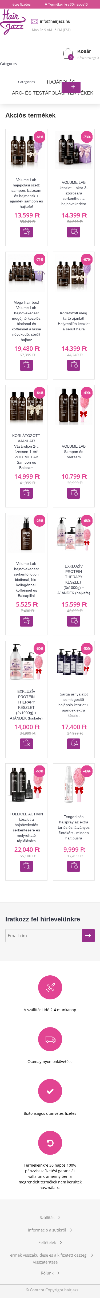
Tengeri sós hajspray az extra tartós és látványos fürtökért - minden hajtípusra (74, 827)
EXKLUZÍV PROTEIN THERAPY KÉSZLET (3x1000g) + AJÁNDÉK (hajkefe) (73, 579)
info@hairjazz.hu (55, 21)
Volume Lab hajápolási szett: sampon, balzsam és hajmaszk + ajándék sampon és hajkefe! (26, 193)
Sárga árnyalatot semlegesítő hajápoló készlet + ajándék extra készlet (73, 705)
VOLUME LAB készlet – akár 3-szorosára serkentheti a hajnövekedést (74, 193)
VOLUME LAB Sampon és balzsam (74, 451)
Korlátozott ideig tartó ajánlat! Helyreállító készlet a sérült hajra (74, 321)
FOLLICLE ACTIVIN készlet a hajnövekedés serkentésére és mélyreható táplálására (26, 827)
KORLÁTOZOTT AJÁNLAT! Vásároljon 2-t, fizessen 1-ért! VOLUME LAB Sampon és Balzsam (26, 451)
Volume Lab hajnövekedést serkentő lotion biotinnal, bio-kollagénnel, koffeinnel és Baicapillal (26, 579)
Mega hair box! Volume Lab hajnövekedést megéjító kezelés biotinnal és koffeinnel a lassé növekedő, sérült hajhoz (26, 321)
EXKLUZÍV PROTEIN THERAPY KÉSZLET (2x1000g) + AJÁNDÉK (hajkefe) (26, 704)
